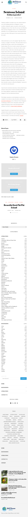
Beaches (16, 202)
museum (15, 430)
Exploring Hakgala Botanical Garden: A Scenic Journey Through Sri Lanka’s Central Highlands (17, 472)
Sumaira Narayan (18, 17)
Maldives (3, 345)
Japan (2, 344)
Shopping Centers (4, 303)
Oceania (2, 353)
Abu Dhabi (5, 414)
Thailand (3, 363)
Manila (21, 428)
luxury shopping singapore (9, 135)
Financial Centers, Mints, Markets (7, 258)
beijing (23, 416)
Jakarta (21, 423)
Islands (14, 8)
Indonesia (3, 342)
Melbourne (7, 430)
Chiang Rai (15, 418)
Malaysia (3, 276)
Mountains (3, 282)
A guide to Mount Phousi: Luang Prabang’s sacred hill (9, 493)
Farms (2, 256)
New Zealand (3, 351)
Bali (2, 330)
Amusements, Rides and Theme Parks (8, 240)
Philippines (3, 356)
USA (2, 368)
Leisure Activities (4, 273)
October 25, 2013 (9, 17)
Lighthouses (3, 274)
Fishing (2, 259)
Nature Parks (3, 288)
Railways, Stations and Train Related (8, 298)
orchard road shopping (8, 136)
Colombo (8, 419)
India (2, 341)
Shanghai (22, 437)
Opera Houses (4, 289)
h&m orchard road (7, 132)
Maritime (3, 347)
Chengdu (7, 418)
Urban (2, 315)
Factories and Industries (5, 255)
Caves (2, 249)
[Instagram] (15, 403)
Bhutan (2, 332)
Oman (2, 354)
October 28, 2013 (10, 186)
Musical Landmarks (5, 285)
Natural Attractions (10, 435)
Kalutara (7, 425)
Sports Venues (4, 304)
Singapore (3, 360)
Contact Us (4, 394)
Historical (3, 267)
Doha (14, 419)
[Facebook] (11, 403)
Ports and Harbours (5, 294)
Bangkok (17, 416)
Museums (3, 283)
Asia (6, 202)
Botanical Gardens (4, 244)
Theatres (3, 309)
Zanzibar (3, 371)
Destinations (4, 323)
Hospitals (3, 268)
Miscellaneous (4, 279)
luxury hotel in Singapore (16, 106)
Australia (3, 329)
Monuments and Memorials (6, 280)
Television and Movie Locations (7, 307)
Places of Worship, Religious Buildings (8, 292)
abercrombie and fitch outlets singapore (11, 130)
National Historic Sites (14, 434)
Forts (2, 262)
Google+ (21, 115)
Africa (2, 326)
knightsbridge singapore (8, 133)
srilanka (21, 439)
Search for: (4, 376)
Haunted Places (4, 265)
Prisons (2, 295)
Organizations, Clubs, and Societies (8, 291)
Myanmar (3, 350)
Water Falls (3, 316)
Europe (2, 336)
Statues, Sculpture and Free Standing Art (9, 306)
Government (3, 264)
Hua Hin (7, 423)
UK (2, 366)
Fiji (2, 338)
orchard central (21, 135)
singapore (6, 439)
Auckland (22, 414)
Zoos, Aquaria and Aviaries (6, 319)
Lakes (2, 271)
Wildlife (2, 318)
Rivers (2, 300)
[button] (10, 212)
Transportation (4, 312)
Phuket (16, 437)
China (2, 335)
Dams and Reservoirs (5, 250)
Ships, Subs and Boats (5, 301)
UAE (2, 365)
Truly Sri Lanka (14, 441)
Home (2, 383)
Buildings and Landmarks (6, 247)
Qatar (2, 357)
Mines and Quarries (5, 277)
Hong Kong (3, 339)
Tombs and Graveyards (5, 310)
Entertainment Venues (5, 253)
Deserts (2, 252)
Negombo (20, 435)
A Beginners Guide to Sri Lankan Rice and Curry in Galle (17, 479)
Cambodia (3, 333)
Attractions (11, 202)
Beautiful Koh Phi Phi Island (14, 206)
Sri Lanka (3, 362)
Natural (2, 286)
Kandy (13, 425)
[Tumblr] (17, 403)
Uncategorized (4, 313)
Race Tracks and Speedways (6, 297)
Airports (3, 238)
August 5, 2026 (11, 210)
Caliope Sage (18, 186)
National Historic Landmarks (14, 432)
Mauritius (3, 348)
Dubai (20, 419)
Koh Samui (20, 425)
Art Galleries (3, 241)
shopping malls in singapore (9, 138)
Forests (2, 261)
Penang (10, 437)
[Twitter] (13, 403)
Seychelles (3, 359)
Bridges (2, 246)
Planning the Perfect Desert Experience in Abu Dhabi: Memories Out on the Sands (17, 487)
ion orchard (16, 132)
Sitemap (3, 462)
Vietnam (3, 369)
